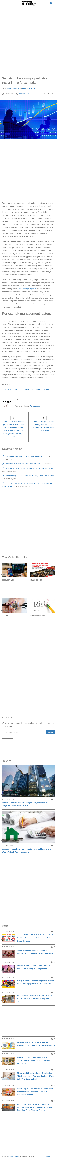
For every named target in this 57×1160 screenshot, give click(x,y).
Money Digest (13, 1156)
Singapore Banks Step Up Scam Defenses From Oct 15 (26, 456)
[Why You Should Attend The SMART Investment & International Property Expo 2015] (42, 570)
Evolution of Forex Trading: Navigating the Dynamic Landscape (29, 468)
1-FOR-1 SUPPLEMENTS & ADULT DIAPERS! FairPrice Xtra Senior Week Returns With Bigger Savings (35, 938)
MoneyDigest (13, 88)
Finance (8, 389)
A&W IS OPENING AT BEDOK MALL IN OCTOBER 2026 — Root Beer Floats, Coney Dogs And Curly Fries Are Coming (35, 1107)
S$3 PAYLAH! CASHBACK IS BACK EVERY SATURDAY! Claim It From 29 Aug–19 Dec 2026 (34, 999)
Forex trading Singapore (27, 289)
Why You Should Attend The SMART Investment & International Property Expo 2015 (42, 588)
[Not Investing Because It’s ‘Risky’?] (42, 605)
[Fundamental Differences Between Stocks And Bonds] (14, 570)
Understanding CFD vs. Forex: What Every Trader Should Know (29, 476)
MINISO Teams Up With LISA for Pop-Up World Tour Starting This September (33, 967)
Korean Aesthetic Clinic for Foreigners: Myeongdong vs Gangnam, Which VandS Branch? (25, 804)
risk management (33, 389)
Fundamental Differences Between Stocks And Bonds (12, 586)
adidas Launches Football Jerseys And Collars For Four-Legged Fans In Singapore (35, 952)
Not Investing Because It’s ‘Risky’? (41, 620)
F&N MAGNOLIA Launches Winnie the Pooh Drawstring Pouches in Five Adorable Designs (36, 1043)
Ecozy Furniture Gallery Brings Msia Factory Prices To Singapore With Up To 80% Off (35, 982)
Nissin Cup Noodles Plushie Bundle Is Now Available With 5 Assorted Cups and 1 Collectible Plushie (35, 1092)
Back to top (50, 1156)
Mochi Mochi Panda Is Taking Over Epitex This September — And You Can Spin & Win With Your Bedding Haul (35, 1076)
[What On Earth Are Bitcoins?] (14, 605)
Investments (28, 88)
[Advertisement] (28, 38)
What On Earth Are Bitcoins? (11, 620)
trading (48, 389)
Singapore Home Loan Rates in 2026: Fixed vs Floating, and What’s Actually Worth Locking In (26, 850)
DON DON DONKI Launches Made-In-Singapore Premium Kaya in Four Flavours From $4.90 (34, 1060)
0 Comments (24, 94)
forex (18, 389)
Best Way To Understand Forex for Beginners (22, 464)
